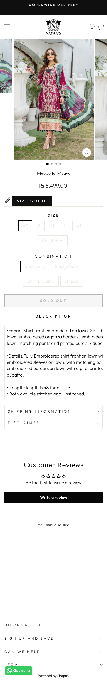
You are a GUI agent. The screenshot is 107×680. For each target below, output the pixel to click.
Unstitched (52, 240)
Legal (13, 664)
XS (25, 226)
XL (79, 226)
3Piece (71, 281)
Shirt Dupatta (41, 281)
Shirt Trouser (67, 266)
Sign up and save (29, 638)
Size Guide (32, 201)
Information (22, 625)
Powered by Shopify (53, 676)
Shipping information (39, 411)
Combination (53, 256)
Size (53, 215)
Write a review (53, 497)
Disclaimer (24, 422)
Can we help (22, 651)
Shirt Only (35, 266)
